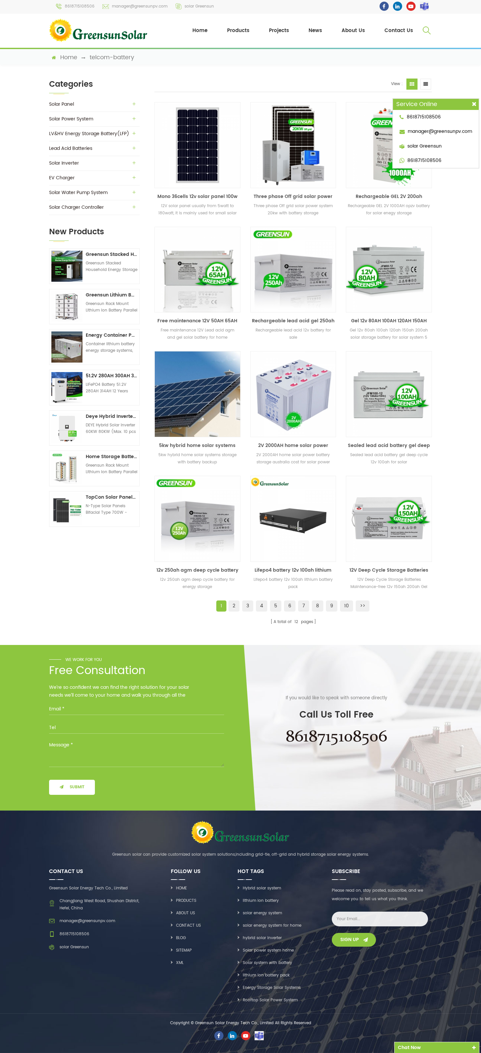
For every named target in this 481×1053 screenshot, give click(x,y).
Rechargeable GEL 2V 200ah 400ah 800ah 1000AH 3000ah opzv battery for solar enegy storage (389, 197)
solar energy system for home (272, 925)
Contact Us (398, 31)
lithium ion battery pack (266, 975)
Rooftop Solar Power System (270, 1000)
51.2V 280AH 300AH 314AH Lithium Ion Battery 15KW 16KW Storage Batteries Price (111, 376)
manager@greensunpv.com (140, 6)
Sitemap (184, 950)
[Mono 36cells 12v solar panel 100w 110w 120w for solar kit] (197, 145)
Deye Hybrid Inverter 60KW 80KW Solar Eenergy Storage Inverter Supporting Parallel (111, 416)
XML (180, 963)
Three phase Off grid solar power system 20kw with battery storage (293, 197)
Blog (181, 938)
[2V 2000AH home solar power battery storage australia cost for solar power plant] (293, 394)
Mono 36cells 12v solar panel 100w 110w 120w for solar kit (197, 197)
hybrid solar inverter (262, 938)
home (68, 58)
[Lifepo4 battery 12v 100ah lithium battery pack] (293, 519)
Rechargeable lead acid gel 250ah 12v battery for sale (293, 321)
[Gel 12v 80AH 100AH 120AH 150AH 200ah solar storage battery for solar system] (389, 269)
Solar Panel (61, 104)
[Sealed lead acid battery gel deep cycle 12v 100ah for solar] (389, 394)
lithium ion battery (261, 901)
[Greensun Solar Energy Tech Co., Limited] (99, 30)
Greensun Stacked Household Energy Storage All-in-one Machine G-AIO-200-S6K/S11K (111, 254)
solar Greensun (199, 6)
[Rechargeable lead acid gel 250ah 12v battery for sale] (293, 269)
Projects (279, 31)
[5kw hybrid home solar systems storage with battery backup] (197, 394)
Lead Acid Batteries (70, 148)
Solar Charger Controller (76, 207)
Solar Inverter (64, 163)
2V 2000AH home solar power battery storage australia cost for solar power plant (293, 446)
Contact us (188, 925)
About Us (353, 31)
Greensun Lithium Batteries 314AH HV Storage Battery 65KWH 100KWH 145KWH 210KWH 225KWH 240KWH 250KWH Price (111, 295)
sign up (349, 939)
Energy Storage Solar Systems (272, 988)
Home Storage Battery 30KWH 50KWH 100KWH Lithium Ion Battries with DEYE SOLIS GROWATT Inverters (111, 456)
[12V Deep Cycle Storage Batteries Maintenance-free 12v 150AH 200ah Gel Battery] (389, 519)
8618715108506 (80, 6)
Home (199, 31)
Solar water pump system (78, 192)
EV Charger (62, 178)
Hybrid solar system (262, 888)
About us (185, 913)
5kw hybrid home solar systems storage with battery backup (197, 446)
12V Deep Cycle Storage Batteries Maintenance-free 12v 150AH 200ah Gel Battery (388, 570)
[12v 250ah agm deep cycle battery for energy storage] (197, 519)
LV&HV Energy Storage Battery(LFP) (89, 133)
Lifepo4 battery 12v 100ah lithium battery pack (293, 570)
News (315, 31)
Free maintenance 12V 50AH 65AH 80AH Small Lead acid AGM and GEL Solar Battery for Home (197, 321)
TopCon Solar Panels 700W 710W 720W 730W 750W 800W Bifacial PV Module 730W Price (111, 497)
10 (346, 606)
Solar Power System (71, 119)
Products (238, 31)
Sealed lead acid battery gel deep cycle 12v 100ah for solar (389, 446)
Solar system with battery (267, 963)
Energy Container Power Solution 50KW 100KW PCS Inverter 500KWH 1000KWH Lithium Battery (111, 335)
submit (77, 787)
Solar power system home (268, 950)
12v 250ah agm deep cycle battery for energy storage (197, 570)
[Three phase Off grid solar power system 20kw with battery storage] (293, 145)
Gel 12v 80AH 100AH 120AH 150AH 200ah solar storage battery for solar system (389, 321)
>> (362, 606)
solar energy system (262, 913)
